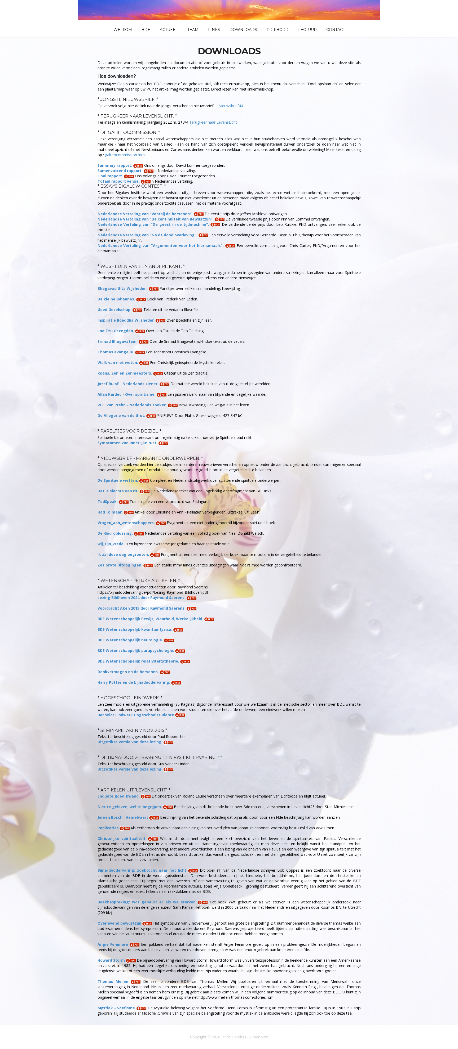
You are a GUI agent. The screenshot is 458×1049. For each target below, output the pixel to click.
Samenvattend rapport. (121, 170)
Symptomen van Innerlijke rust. (128, 442)
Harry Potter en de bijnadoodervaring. (134, 682)
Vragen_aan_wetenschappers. (127, 522)
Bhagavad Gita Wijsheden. (123, 288)
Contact (335, 29)
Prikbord (278, 29)
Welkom (122, 29)
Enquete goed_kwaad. (119, 796)
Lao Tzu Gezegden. (116, 330)
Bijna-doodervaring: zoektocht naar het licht (143, 870)
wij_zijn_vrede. (112, 543)
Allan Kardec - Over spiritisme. (127, 394)
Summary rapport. (115, 165)
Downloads (243, 29)
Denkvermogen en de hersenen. (129, 671)
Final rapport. (111, 175)
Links (214, 29)
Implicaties (109, 827)
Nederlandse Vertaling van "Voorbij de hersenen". (146, 213)
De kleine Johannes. (117, 298)
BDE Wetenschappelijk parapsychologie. (136, 650)
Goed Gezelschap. (115, 309)
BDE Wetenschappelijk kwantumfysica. (135, 629)
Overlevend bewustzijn (120, 923)
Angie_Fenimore (114, 944)
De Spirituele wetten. (118, 480)
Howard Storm (112, 960)
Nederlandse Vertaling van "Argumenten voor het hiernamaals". (162, 245)
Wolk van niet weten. (118, 362)
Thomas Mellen (114, 981)
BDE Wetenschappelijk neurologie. (131, 639)
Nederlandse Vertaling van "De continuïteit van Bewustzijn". (156, 219)
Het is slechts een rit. (119, 490)
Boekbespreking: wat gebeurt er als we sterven (148, 901)
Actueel (169, 29)
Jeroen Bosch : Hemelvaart (123, 817)
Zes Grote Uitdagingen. (120, 565)
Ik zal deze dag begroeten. (124, 554)
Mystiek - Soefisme (117, 1007)
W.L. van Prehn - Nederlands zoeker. (133, 404)
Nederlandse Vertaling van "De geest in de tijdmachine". (154, 224)
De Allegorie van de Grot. (122, 415)
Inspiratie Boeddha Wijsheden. (127, 320)
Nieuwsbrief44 (230, 105)
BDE (146, 29)
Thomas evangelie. (116, 351)
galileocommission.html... (126, 154)
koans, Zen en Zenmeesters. (125, 373)
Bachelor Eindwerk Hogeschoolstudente (136, 714)
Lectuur (307, 29)
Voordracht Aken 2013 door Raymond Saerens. (142, 608)
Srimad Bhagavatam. (118, 341)
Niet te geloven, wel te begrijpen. (130, 806)
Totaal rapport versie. (119, 181)
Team (193, 29)
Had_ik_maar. (111, 512)
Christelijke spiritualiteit (123, 838)
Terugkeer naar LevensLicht (213, 122)
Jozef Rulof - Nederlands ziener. (129, 383)
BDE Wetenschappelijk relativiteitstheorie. (139, 661)
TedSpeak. (108, 501)
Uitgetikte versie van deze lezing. (131, 741)
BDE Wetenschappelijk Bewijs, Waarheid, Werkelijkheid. (151, 618)
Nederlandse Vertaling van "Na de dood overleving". (148, 234)
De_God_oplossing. (116, 533)
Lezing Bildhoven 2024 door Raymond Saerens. (142, 597)
